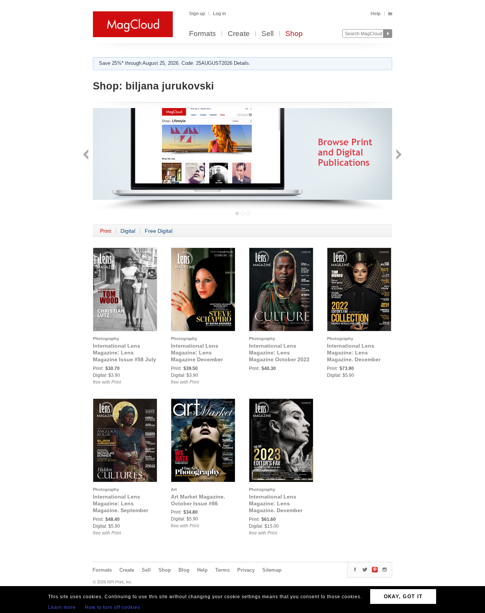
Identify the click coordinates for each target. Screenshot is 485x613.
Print (105, 231)
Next (398, 155)
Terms (222, 570)
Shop (294, 34)
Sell (267, 34)
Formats (202, 34)
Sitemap (272, 570)
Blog (183, 570)
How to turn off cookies (112, 607)
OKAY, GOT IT (403, 596)
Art (174, 489)
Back (86, 155)
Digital (127, 231)
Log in (219, 13)
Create (239, 34)
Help (375, 13)
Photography (106, 338)
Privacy (246, 570)
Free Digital (158, 231)
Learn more (62, 607)
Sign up (197, 13)
